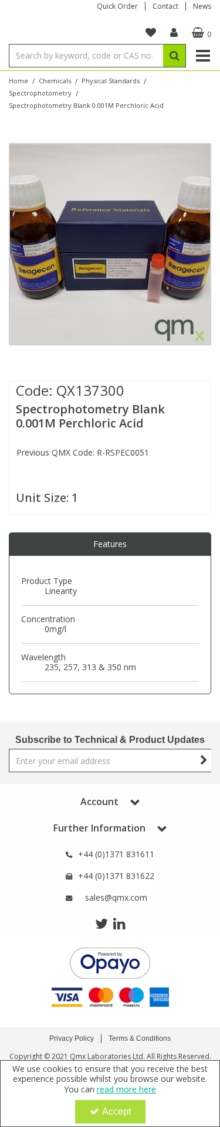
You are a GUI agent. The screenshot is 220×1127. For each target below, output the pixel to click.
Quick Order (117, 6)
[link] (101, 924)
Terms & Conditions (140, 1038)
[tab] (110, 544)
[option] (110, 244)
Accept (116, 1111)
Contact (165, 6)
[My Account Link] (174, 33)
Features (110, 543)
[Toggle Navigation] (202, 56)
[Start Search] (174, 55)
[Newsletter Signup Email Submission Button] (204, 760)
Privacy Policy (71, 1038)
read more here (126, 1089)
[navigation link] (151, 33)
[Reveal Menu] (202, 56)
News (202, 6)
